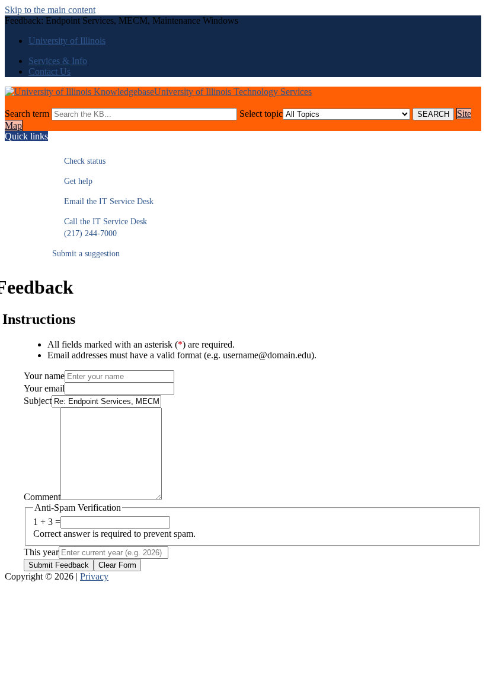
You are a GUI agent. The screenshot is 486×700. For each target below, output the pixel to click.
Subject (38, 401)
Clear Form (117, 565)
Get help (72, 181)
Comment (42, 497)
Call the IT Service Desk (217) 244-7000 (99, 227)
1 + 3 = (46, 522)
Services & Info (57, 61)
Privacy (94, 576)
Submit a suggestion (86, 253)
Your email (44, 388)
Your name (44, 376)
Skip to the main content (50, 10)
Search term (27, 114)
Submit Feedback (58, 565)
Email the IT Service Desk (103, 201)
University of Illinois (66, 41)
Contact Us (49, 71)
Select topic (261, 114)
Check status (78, 161)
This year (41, 552)
